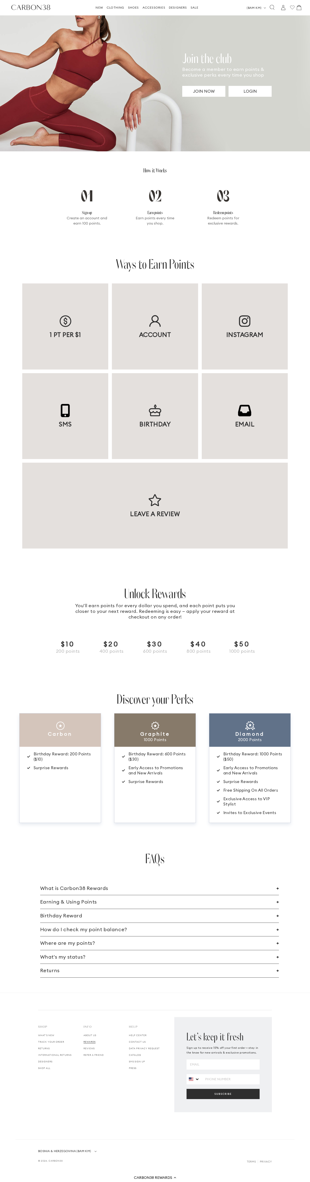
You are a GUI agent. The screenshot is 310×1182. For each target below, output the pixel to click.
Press (132, 1068)
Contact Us (137, 1041)
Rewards (90, 1041)
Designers (45, 1061)
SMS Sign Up (137, 1061)
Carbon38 (56, 1160)
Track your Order (51, 1041)
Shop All (44, 1068)
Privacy (266, 1161)
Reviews (89, 1048)
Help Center (138, 1035)
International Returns (54, 1055)
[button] (155, 1177)
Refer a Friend (94, 1055)
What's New (46, 1035)
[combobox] (194, 1079)
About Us (90, 1035)
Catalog (135, 1055)
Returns (44, 1048)
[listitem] (65, 326)
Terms (251, 1161)
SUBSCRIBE (223, 1093)
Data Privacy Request (144, 1048)
